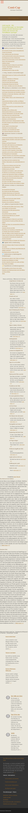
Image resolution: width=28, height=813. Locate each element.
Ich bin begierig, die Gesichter (12, 778)
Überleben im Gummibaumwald (9, 127)
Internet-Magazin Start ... (14, 18)
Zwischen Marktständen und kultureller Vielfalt (12, 113)
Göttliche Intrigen (6, 63)
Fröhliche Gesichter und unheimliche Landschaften (13, 155)
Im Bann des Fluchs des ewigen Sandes (11, 198)
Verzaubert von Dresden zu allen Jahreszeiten (12, 170)
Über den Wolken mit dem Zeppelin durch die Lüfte (13, 233)
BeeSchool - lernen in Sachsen (10, 795)
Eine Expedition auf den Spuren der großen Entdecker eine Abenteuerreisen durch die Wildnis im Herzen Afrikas (13, 270)
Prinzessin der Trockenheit (8, 200)
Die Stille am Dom (16, 696)
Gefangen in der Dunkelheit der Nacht (10, 129)
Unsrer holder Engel (10, 636)
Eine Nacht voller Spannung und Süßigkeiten (12, 144)
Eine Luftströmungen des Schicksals (10, 54)
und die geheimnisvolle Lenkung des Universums (13, 56)
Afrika (3, 273)
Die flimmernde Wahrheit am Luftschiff (10, 215)
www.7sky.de (16, 476)
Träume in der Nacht (10, 652)
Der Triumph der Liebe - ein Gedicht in (12, 801)
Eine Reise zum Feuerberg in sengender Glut (12, 229)
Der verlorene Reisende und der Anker (11, 131)
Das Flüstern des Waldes (7, 263)
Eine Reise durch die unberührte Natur (11, 115)
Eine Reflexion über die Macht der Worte (11, 148)
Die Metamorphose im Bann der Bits (10, 70)
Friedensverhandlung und (11, 781)
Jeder (13, 733)
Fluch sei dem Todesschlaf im (11, 785)
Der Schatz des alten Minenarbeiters (10, 191)
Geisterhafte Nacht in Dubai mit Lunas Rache (12, 64)
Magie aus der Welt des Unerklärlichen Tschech (13, 176)
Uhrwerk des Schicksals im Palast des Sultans (12, 137)
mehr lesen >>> (22, 307)
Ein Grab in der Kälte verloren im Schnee (11, 181)
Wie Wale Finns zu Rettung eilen (9, 110)
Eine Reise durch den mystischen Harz (11, 160)
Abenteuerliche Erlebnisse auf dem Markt (11, 111)
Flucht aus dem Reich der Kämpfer (10, 82)
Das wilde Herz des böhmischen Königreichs (12, 177)
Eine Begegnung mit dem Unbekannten (11, 57)
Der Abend (5, 799)
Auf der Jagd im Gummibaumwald (10, 126)
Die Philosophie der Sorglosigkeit (9, 153)
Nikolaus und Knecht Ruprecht (9, 143)
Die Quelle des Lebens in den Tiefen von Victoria (13, 258)
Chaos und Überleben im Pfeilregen (10, 78)
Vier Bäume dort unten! (10, 788)
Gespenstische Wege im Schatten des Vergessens (13, 240)
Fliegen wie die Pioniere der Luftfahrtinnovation (13, 235)
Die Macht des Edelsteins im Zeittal (10, 260)
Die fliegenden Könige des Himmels (10, 84)
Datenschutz (8, 810)
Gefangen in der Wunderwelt (8, 80)
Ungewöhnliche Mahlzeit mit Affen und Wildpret (12, 101)
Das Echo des (15, 714)
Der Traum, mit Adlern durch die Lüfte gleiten (12, 85)
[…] (10, 648)
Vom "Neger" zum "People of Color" (10, 146)
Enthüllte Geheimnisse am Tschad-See (11, 193)
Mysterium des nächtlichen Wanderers (11, 202)
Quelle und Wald (7, 797)
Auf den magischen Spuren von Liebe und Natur (13, 262)
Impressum (2, 810)
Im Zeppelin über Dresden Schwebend (11, 231)
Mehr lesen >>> (6, 545)
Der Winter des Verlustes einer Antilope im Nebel (13, 183)
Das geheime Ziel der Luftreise (9, 213)
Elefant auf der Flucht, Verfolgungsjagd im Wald (13, 120)
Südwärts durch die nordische (10, 803)
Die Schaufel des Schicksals (8, 189)
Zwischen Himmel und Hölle (8, 228)
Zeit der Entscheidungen (7, 179)
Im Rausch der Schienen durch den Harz (11, 165)
